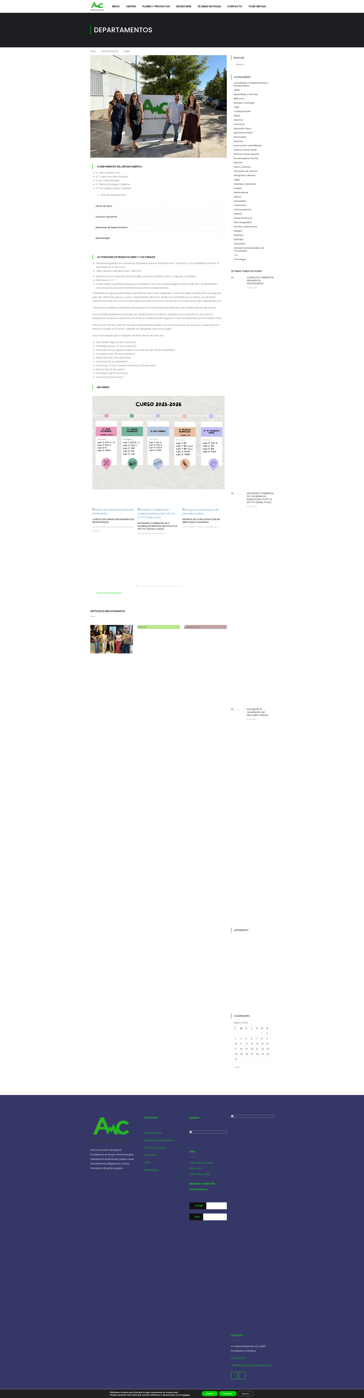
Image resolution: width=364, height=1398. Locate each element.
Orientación (240, 205)
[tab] (158, 206)
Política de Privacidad (201, 1162)
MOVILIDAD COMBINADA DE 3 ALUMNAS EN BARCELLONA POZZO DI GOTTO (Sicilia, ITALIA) (157, 526)
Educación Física (242, 128)
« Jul (236, 1067)
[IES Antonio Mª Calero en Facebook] (234, 1375)
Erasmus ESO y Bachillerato (248, 145)
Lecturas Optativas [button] (106, 216)
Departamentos (110, 51)
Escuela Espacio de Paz (246, 158)
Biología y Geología (244, 102)
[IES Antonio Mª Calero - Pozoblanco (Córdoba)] (97, 6)
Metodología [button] (103, 238)
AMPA (237, 89)
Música (237, 196)
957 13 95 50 (237, 1358)
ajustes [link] (186, 1395)
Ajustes (245, 1393)
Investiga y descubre (245, 183)
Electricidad (240, 136)
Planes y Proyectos (156, 6)
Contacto (234, 6)
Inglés (237, 179)
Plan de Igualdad (243, 222)
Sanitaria (238, 239)
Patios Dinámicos (243, 218)
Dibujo (237, 115)
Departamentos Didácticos (159, 1140)
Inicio (116, 6)
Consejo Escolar (242, 111)
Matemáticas (241, 192)
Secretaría (184, 6)
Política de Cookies (199, 1174)
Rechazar (227, 1393)
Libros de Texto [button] (104, 206)
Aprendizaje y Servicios (246, 94)
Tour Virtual (257, 6)
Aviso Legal (195, 1168)
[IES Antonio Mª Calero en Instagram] (242, 1375)
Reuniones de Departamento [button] (112, 227)
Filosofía (238, 162)
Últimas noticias (153, 1133)
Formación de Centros (246, 171)
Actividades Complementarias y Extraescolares (251, 84)
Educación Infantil (243, 132)
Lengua (238, 188)
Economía (239, 124)
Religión (238, 230)
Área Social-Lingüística (109, 593)
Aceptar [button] (210, 1393)
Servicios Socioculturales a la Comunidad (249, 249)
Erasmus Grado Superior (246, 154)
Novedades (240, 200)
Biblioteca (239, 98)
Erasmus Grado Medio (245, 149)
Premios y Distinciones (245, 226)
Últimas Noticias (209, 6)
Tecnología (240, 259)
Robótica (239, 235)
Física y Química (242, 166)
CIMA (236, 107)
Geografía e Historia (244, 175)
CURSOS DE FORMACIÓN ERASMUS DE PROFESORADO (113, 521)
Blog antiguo (151, 1170)
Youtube (199, 1206)
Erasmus (238, 141)
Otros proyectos (242, 209)
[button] (136, 586)
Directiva (238, 119)
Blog (197, 1217)
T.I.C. (236, 255)
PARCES (238, 213)
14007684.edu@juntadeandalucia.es (251, 1365)
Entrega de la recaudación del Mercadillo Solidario (201, 521)
